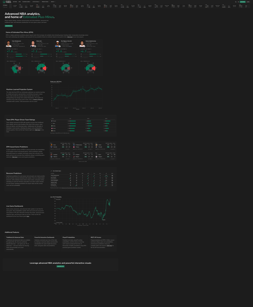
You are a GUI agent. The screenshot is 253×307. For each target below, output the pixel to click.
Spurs (100, 154)
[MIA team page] (84, 46)
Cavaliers (55, 154)
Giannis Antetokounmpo (91, 41)
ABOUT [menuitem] (52, 1)
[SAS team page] (10, 46)
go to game (67, 149)
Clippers (100, 156)
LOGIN (248, 1)
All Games (5, 5)
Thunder (100, 147)
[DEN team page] (35, 46)
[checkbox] (3, 7)
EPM (20, 1)
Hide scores (5, 7)
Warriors (55, 156)
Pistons (77, 147)
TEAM (52, 118)
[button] (77, 96)
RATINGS (15, 1)
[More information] (15, 61)
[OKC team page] (60, 46)
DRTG (106, 118)
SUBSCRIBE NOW (8, 25)
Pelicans (77, 154)
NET (70, 118)
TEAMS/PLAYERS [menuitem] (26, 1)
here (28, 216)
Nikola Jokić (39, 41)
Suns (55, 144)
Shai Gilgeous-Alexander (66, 41)
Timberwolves (79, 144)
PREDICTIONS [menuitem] (45, 1)
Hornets (55, 147)
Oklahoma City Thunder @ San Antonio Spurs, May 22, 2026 (72, 187)
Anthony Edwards (38, 99)
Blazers (77, 156)
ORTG (88, 118)
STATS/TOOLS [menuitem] (36, 1)
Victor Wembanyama (16, 41)
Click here (69, 37)
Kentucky (70, 46)
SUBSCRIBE (243, 1)
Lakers (100, 144)
